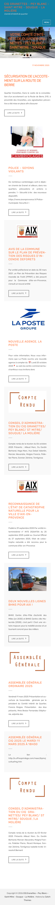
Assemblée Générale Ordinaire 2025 (25, 684)
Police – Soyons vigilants (21, 169)
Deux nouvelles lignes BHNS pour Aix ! (27, 602)
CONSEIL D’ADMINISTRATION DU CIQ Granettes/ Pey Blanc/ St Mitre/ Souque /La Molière (26, 815)
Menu (46, 22)
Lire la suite (13, 113)
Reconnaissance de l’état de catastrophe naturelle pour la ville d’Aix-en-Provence (26, 510)
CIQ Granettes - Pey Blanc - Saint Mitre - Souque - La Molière (26, 7)
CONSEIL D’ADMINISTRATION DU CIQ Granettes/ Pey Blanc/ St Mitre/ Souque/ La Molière (27, 428)
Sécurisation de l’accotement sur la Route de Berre (26, 80)
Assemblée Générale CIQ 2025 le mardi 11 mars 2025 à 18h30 (25, 741)
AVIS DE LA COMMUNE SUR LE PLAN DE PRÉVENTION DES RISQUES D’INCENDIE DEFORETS (27, 254)
